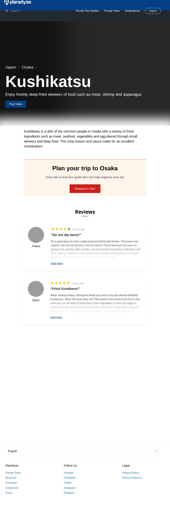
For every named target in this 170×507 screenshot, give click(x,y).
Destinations (132, 10)
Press (8, 492)
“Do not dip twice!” (66, 235)
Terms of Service (132, 477)
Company (11, 482)
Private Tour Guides (87, 10)
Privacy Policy (130, 472)
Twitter (68, 482)
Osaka (27, 67)
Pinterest (69, 492)
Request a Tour (85, 188)
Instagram (69, 487)
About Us (10, 477)
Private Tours (112, 10)
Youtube (69, 472)
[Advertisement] (85, 388)
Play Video (15, 104)
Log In (153, 10)
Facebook (70, 477)
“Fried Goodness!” (65, 289)
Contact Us (11, 487)
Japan (10, 67)
